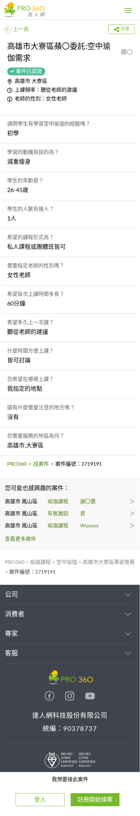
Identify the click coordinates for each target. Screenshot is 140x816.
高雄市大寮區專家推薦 (109, 562)
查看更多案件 (20, 539)
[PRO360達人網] (50, 699)
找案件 (41, 464)
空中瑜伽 (66, 562)
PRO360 (17, 464)
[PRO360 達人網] (24, 9)
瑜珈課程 (40, 562)
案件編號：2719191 (32, 572)
